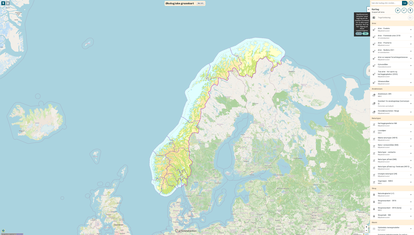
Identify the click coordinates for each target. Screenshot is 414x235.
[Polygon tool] (8, 3)
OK (366, 33)
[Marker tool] (3, 3)
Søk (404, 3)
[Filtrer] (410, 10)
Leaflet (366, 234)
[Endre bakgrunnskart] (3, 230)
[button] (366, 227)
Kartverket (20, 234)
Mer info (200, 3)
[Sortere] (404, 10)
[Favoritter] (397, 10)
